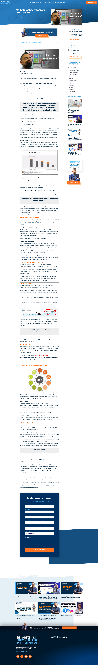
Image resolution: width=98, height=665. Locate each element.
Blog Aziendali (71, 83)
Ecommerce (71, 89)
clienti (37, 2)
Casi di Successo (72, 91)
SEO (18, 15)
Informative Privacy (26, 651)
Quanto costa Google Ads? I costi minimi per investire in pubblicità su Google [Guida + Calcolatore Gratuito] (48, 597)
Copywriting (71, 87)
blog (55, 2)
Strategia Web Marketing (73, 72)
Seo (22, 71)
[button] (57, 42)
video (58, 2)
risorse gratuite (50, 2)
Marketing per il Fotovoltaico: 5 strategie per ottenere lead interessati (70, 596)
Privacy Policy (19, 651)
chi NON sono (32, 2)
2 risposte (24, 45)
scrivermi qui (55, 485)
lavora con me (62, 2)
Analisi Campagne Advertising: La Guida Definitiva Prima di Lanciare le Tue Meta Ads (74, 154)
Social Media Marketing (73, 74)
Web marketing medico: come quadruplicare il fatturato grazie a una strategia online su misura (75, 139)
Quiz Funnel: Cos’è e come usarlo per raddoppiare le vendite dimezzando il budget (25, 617)
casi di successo (43, 2)
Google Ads (71, 78)
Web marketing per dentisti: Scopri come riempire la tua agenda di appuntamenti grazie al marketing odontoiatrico (74, 110)
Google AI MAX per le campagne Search (26, 596)
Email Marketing (72, 85)
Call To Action (56, 407)
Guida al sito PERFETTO (73, 81)
